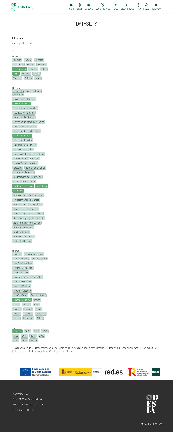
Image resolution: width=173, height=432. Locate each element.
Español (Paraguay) (22, 290)
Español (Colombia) (22, 263)
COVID (28, 59)
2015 (24, 340)
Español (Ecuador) (22, 281)
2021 (44, 331)
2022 (36, 331)
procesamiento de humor (25, 209)
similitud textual (21, 231)
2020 (15, 335)
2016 (15, 340)
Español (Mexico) (21, 286)
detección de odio (22, 135)
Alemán (26, 304)
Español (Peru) (20, 295)
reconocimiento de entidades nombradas (27, 93)
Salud (43, 69)
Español (17, 254)
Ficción (30, 64)
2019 (24, 335)
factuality (17, 167)
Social (36, 73)
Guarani (28, 309)
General (33, 69)
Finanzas (42, 64)
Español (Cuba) (20, 272)
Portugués (41, 313)
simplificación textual (23, 236)
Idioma (15, 250)
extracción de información (26, 158)
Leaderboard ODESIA (22, 410)
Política (28, 78)
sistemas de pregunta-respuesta (28, 218)
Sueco (16, 318)
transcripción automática (25, 108)
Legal (15, 73)
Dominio (16, 56)
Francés (17, 309)
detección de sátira (22, 140)
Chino (39, 318)
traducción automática (24, 181)
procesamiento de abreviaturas (28, 195)
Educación (18, 64)
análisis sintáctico (21, 103)
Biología (17, 59)
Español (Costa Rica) (22, 267)
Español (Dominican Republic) (27, 276)
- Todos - (17, 331)
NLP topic (16, 87)
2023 (27, 331)
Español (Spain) (38, 295)
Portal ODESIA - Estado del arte (27, 399)
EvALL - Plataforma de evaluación (28, 404)
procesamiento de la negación (27, 213)
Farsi (36, 304)
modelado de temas (23, 186)
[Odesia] (23, 7)
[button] (156, 6)
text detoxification (22, 241)
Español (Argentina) (34, 254)
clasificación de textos (23, 112)
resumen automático (23, 227)
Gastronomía (19, 69)
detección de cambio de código (28, 121)
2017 (41, 335)
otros (38, 78)
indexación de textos (23, 172)
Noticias (26, 73)
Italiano (16, 313)
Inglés (37, 299)
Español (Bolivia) (21, 258)
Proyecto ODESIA (20, 393)
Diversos (39, 59)
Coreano (28, 313)
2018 (33, 335)
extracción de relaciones (25, 163)
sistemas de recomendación (26, 222)
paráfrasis (18, 190)
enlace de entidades (23, 149)
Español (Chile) (40, 258)
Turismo (17, 78)
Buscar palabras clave (22, 43)
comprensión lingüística (24, 126)
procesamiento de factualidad (27, 204)
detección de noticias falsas (26, 131)
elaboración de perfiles (24, 144)
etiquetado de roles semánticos (28, 153)
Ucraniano (28, 318)
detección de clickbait (24, 117)
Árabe (16, 304)
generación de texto (35, 167)
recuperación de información (27, 176)
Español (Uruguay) (22, 299)
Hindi (38, 309)
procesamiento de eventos (26, 199)
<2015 (34, 340)
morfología (41, 186)
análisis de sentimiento (24, 98)
